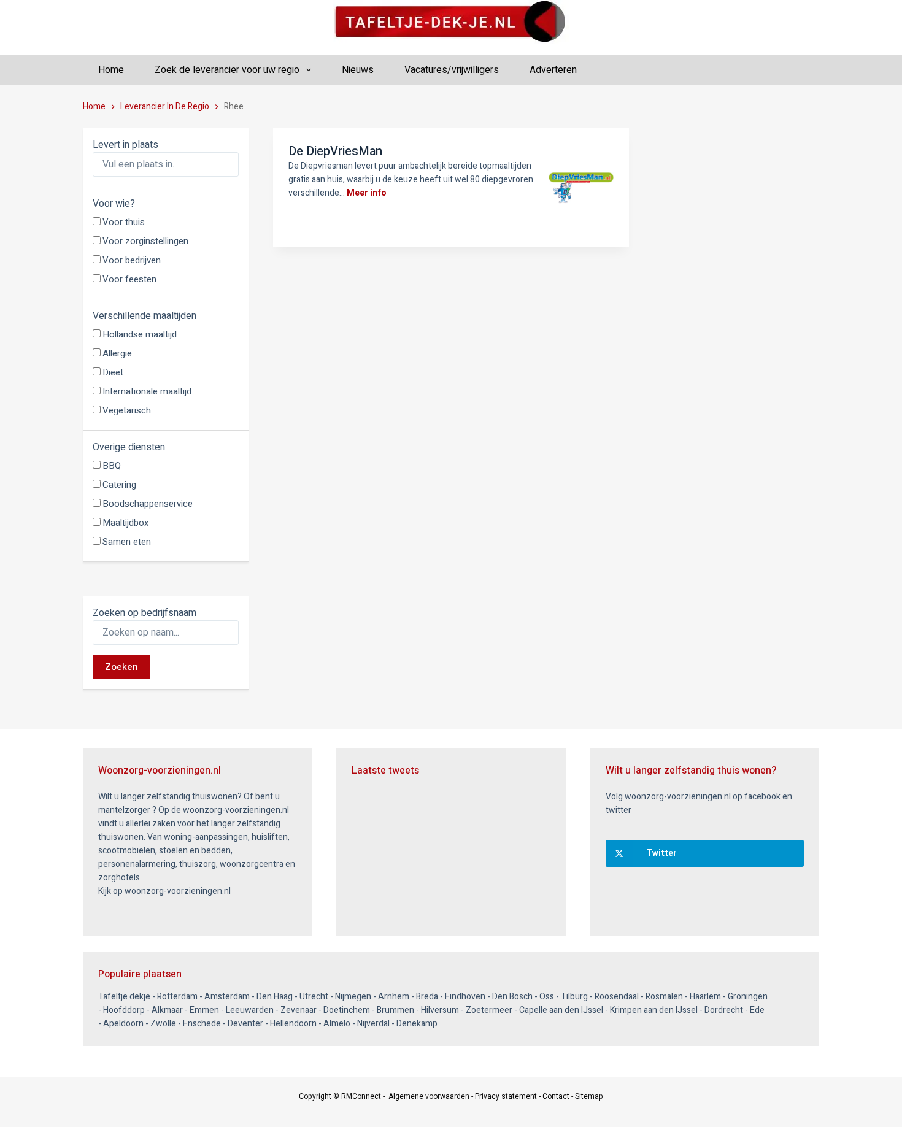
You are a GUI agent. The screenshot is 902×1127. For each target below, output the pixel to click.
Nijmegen (353, 996)
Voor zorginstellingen (145, 241)
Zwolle (163, 1023)
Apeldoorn (123, 1023)
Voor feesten (129, 279)
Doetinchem (346, 1010)
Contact (555, 1096)
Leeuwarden (250, 1010)
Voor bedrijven (131, 260)
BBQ (111, 465)
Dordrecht (723, 1010)
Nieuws (358, 70)
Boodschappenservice (147, 503)
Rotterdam (177, 996)
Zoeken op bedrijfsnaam (144, 613)
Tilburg (574, 996)
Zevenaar (298, 1010)
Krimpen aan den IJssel (654, 1010)
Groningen (748, 996)
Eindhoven (465, 996)
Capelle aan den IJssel (561, 1010)
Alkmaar (167, 1010)
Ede (757, 1010)
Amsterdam (227, 996)
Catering (119, 484)
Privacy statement (506, 1096)
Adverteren (553, 70)
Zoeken (121, 667)
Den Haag (274, 996)
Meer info (367, 193)
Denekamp (417, 1023)
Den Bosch (512, 996)
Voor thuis (123, 222)
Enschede (202, 1023)
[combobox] (166, 164)
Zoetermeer (489, 1010)
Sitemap (589, 1096)
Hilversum (440, 1010)
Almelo (336, 1023)
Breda (427, 996)
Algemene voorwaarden (428, 1096)
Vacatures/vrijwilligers (451, 70)
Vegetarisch (126, 410)
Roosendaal (617, 996)
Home (111, 70)
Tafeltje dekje (124, 996)
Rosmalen (664, 996)
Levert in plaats (125, 144)
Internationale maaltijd (146, 391)
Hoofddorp (124, 1010)
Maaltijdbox (125, 522)
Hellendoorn (293, 1023)
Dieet (112, 372)
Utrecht (313, 996)
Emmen (204, 1010)
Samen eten (126, 541)
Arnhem (393, 996)
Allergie (117, 353)
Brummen (395, 1010)
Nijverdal (373, 1023)
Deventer (245, 1023)
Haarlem (705, 996)
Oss (546, 996)
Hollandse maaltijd (139, 334)
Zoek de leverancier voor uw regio (227, 70)
